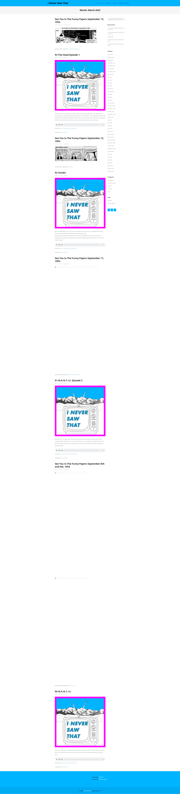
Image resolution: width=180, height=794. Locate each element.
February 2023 (111, 57)
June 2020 (110, 94)
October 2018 (111, 145)
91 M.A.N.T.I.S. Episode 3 (74, 374)
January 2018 (110, 171)
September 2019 (111, 114)
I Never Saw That (58, 3)
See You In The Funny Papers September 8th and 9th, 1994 (79, 465)
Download (74, 128)
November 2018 (111, 142)
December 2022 (111, 63)
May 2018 (110, 160)
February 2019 (111, 134)
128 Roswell (110, 36)
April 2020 (110, 100)
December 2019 (111, 105)
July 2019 (110, 120)
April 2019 (110, 128)
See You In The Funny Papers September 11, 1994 (79, 260)
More (66, 132)
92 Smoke (70, 167)
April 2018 (110, 163)
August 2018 (110, 151)
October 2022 (111, 68)
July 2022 (110, 77)
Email (62, 132)
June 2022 (110, 80)
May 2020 (110, 97)
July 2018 (110, 154)
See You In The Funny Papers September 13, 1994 (79, 20)
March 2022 (110, 88)
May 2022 (110, 83)
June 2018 (110, 157)
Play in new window (64, 128)
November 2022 (111, 65)
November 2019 (111, 108)
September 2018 (111, 148)
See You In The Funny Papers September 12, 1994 (79, 140)
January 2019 (110, 137)
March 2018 (110, 165)
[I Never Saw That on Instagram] (115, 210)
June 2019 (110, 123)
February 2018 (111, 168)
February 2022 (111, 91)
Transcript (110, 189)
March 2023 (110, 54)
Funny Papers (66, 24)
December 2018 (111, 140)
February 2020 (111, 103)
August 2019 (110, 117)
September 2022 (111, 71)
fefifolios (110, 200)
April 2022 (110, 85)
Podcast (65, 57)
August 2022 (110, 74)
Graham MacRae (111, 203)
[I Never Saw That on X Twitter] (112, 210)
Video (109, 191)
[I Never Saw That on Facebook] (109, 210)
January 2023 (110, 60)
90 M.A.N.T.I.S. (71, 685)
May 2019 (110, 125)
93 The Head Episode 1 (74, 49)
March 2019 (110, 131)
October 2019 (111, 111)
